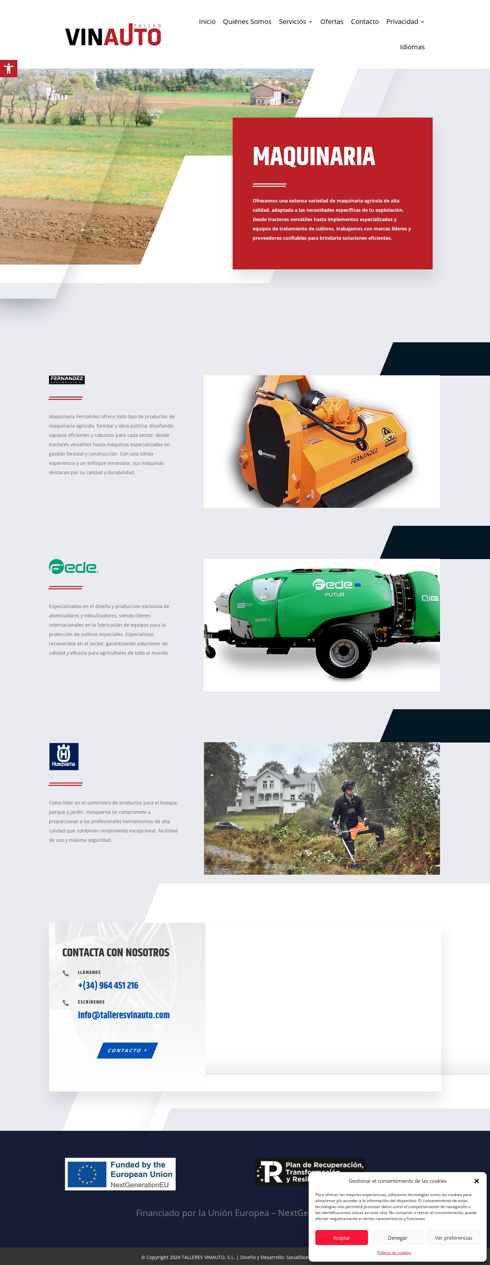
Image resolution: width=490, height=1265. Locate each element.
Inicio (207, 21)
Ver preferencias (453, 1237)
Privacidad (402, 21)
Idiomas (412, 46)
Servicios (292, 21)
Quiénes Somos (247, 21)
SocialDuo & (300, 1257)
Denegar (397, 1237)
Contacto (365, 21)
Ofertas (332, 21)
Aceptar (341, 1237)
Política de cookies (394, 1252)
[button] (8, 68)
